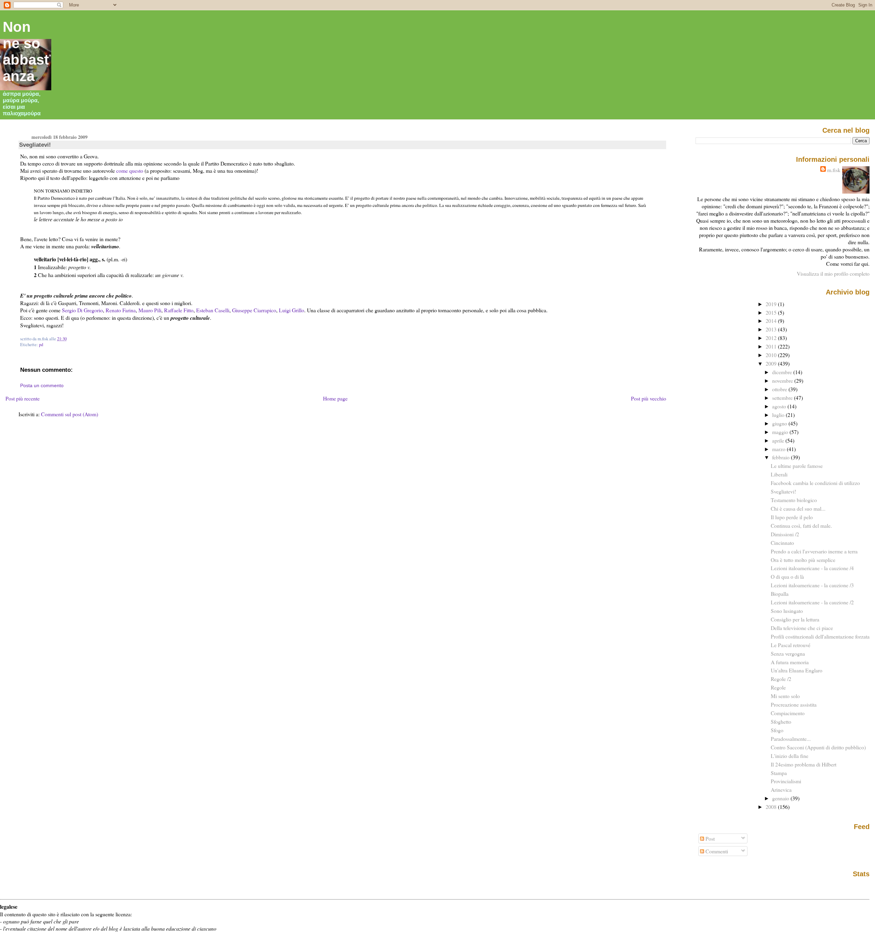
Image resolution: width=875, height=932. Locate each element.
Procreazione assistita (794, 704)
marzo (779, 448)
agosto (780, 406)
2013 (772, 329)
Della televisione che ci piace (802, 627)
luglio (779, 414)
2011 (772, 346)
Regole (778, 687)
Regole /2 (781, 678)
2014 (772, 320)
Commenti (716, 851)
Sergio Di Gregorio (82, 310)
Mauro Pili (149, 310)
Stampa (779, 772)
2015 (772, 312)
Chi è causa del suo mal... (798, 508)
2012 (772, 337)
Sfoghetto (781, 721)
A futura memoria (790, 662)
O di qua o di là (787, 576)
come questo (129, 170)
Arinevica (781, 789)
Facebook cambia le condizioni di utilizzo (815, 482)
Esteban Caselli (212, 310)
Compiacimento (788, 713)
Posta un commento (42, 385)
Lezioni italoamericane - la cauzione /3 (812, 585)
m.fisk (833, 169)
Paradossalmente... (791, 738)
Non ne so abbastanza (26, 51)
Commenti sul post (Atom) (69, 414)
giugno (780, 423)
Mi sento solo (785, 695)
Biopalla (780, 593)
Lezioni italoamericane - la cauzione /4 (812, 568)
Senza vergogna (788, 653)
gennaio (781, 798)
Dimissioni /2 (785, 534)
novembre (783, 380)
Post (709, 838)
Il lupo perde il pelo (792, 517)
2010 (772, 354)
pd (41, 344)
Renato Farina (121, 310)
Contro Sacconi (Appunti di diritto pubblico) (818, 747)
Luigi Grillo (291, 310)
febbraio (781, 457)
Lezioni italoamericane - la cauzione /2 (812, 602)
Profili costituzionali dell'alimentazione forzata (820, 636)
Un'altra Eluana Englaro (796, 670)
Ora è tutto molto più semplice (803, 559)
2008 (772, 806)
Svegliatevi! (35, 144)
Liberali (779, 474)
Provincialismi (786, 781)
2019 (772, 303)
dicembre (782, 372)
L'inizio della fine (789, 755)
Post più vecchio (648, 398)
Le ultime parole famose (797, 465)
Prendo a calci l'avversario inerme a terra (814, 551)
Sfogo (777, 730)
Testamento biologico (794, 499)
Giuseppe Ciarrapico (254, 310)
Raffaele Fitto (178, 310)
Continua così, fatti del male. (801, 525)
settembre (783, 397)
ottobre (780, 389)
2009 (772, 363)
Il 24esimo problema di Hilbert (803, 764)
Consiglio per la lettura (795, 619)
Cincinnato (782, 542)
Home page (335, 398)
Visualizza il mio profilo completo (833, 273)
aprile (778, 440)
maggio (781, 431)
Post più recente (22, 398)
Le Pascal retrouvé (790, 644)
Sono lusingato (787, 610)
